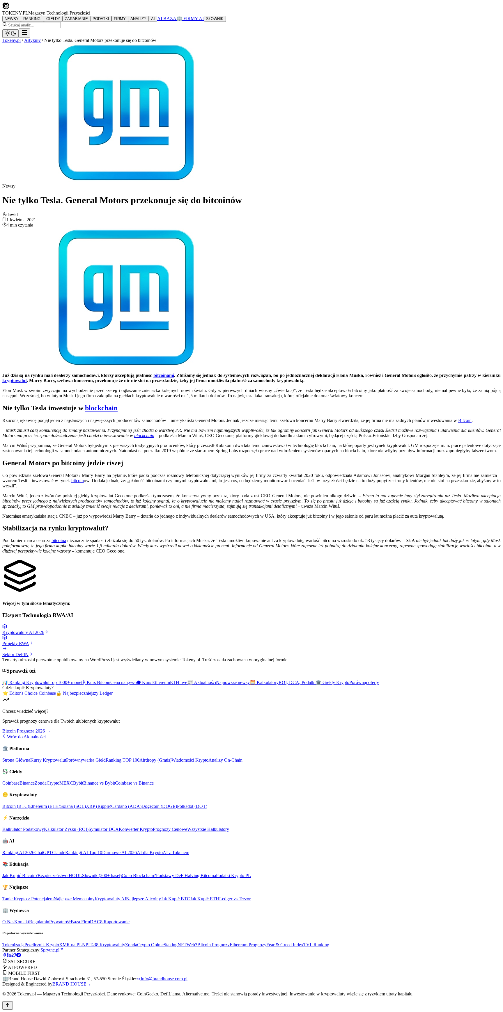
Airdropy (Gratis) (155, 760)
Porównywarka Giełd (86, 760)
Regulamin (39, 921)
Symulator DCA (103, 829)
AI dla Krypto (150, 852)
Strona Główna (16, 760)
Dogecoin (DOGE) (159, 806)
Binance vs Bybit (99, 783)
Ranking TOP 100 (122, 760)
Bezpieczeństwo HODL (60, 875)
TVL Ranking (316, 944)
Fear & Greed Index (284, 944)
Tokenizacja (13, 944)
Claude (58, 852)
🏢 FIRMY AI (190, 18)
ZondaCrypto (47, 783)
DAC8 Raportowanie (110, 921)
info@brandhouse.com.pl (163, 978)
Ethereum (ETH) (44, 806)
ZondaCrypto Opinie (144, 944)
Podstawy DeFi (170, 875)
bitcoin (77, 480)
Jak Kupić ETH (204, 898)
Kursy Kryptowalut (48, 760)
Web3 (192, 944)
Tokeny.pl (11, 40)
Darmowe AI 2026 (119, 852)
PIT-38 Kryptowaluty (105, 944)
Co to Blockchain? (139, 875)
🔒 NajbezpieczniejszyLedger (84, 693)
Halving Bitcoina (200, 875)
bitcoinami (163, 375)
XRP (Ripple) (98, 806)
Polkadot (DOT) (192, 806)
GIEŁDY (53, 19)
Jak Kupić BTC (175, 898)
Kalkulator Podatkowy (23, 829)
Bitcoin (465, 420)
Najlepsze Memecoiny (74, 898)
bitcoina (59, 540)
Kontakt (21, 921)
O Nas (8, 921)
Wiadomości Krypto (189, 760)
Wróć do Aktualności (26, 736)
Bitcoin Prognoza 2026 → (26, 730)
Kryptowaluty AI (110, 898)
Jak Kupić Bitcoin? (20, 875)
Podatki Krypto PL (233, 875)
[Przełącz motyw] (10, 33)
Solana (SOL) (73, 806)
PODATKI (101, 19)
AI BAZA (166, 18)
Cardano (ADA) (126, 806)
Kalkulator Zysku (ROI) (66, 829)
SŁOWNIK (215, 19)
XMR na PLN (72, 944)
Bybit (78, 783)
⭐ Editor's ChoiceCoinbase (29, 693)
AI (153, 19)
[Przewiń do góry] (7, 1005)
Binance (27, 783)
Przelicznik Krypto (41, 944)
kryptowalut (14, 380)
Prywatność (60, 921)
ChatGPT (43, 852)
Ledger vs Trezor (235, 898)
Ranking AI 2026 (18, 852)
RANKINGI (32, 19)
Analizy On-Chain (225, 760)
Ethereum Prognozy (248, 944)
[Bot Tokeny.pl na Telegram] (18, 955)
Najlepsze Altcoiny (143, 898)
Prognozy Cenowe (170, 829)
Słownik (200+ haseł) (102, 875)
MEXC (66, 783)
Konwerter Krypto (136, 829)
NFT (182, 944)
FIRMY (120, 19)
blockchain (101, 408)
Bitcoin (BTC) (15, 806)
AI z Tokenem (176, 852)
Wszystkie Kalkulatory (208, 829)
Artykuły (32, 40)
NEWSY (12, 19)
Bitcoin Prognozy (213, 944)
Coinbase (11, 783)
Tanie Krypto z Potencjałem (28, 898)
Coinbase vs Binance (134, 783)
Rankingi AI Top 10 (83, 852)
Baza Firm (80, 921)
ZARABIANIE (76, 19)
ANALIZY (138, 19)
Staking (171, 944)
